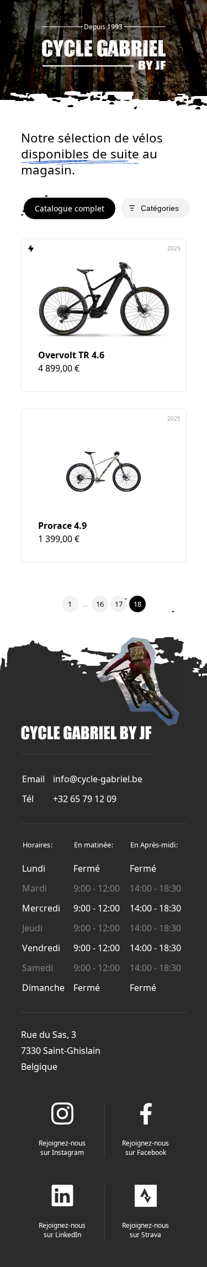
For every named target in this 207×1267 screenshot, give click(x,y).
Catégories (160, 208)
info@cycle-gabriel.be (97, 779)
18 (137, 604)
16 (100, 604)
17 (119, 604)
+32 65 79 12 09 (84, 799)
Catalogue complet (69, 208)
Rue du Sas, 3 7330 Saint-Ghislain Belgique (60, 1051)
